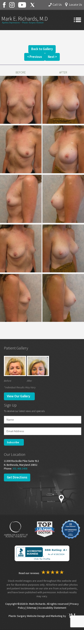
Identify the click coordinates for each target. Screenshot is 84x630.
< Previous (34, 57)
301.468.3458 (20, 468)
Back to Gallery (42, 49)
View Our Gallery (18, 396)
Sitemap (32, 607)
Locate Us (75, 4)
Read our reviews (29, 573)
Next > (52, 57)
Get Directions (17, 477)
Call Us (57, 4)
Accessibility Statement (52, 607)
